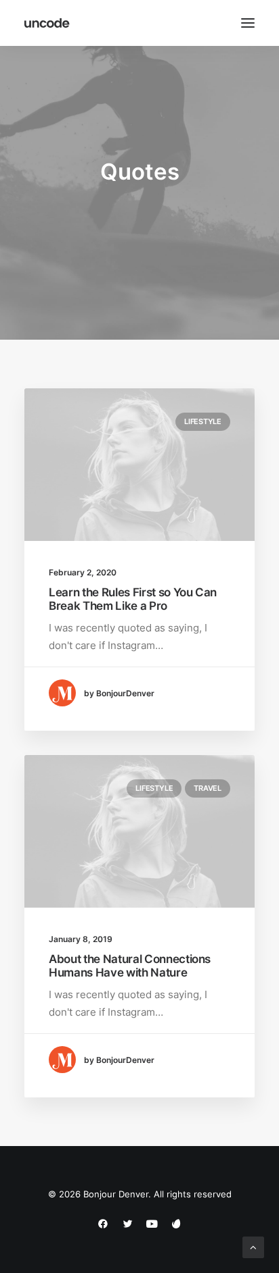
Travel (207, 788)
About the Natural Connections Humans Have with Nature (130, 965)
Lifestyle (202, 421)
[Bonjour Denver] (47, 23)
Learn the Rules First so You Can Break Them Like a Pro (133, 599)
